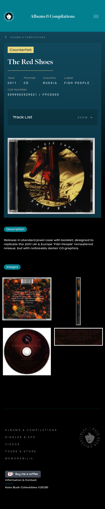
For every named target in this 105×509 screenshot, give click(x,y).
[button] (96, 16)
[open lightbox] (51, 176)
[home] (9, 16)
